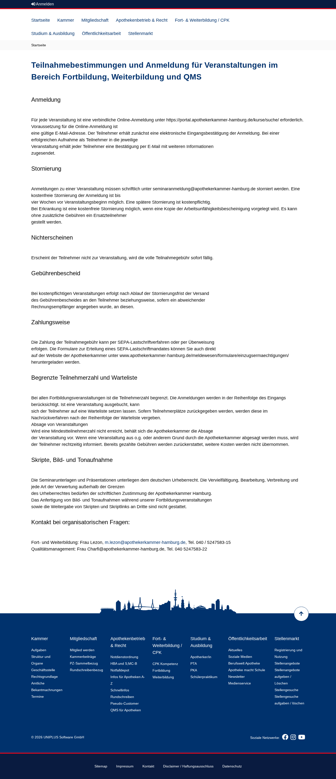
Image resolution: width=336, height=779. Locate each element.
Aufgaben (38, 650)
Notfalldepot (119, 670)
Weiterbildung (163, 677)
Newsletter (236, 677)
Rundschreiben (122, 697)
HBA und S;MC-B (123, 663)
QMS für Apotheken (125, 710)
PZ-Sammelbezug (84, 663)
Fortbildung (161, 670)
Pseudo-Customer (124, 703)
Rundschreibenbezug (86, 670)
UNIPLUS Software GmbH (64, 737)
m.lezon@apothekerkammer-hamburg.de (145, 542)
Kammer (39, 638)
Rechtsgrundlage (44, 677)
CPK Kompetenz (165, 664)
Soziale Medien (240, 657)
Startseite (38, 45)
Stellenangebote (287, 663)
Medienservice (239, 683)
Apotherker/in (200, 657)
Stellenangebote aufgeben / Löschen (287, 676)
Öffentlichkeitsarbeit (247, 638)
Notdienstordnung (124, 657)
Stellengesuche (286, 690)
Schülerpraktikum (203, 677)
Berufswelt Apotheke (244, 663)
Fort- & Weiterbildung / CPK (167, 645)
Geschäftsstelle (43, 670)
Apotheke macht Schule (246, 670)
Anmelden (44, 4)
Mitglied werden (82, 650)
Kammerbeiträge (83, 657)
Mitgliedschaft (83, 638)
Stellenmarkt (287, 638)
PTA (193, 663)
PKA (193, 670)
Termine (37, 696)
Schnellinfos (119, 690)
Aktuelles (235, 650)
